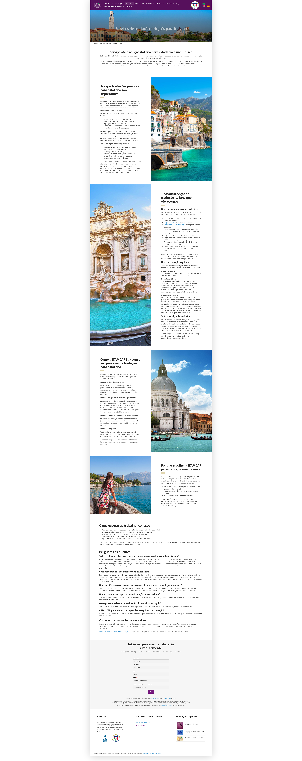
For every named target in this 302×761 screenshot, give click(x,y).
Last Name (136, 664)
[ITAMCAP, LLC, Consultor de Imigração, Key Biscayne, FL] (105, 738)
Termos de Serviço (166, 698)
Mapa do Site (158, 753)
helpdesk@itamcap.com (143, 722)
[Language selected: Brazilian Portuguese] (207, 5)
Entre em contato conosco (112, 7)
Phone (135, 677)
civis (172, 223)
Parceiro (129, 7)
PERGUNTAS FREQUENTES (164, 3)
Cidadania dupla (117, 3)
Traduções (130, 3)
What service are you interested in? (142, 684)
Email (134, 671)
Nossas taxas (139, 3)
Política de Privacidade (155, 698)
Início (105, 3)
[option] (205, 6)
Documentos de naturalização (175, 225)
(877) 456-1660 (140, 725)
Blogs (178, 3)
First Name (136, 658)
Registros (167, 223)
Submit (151, 691)
